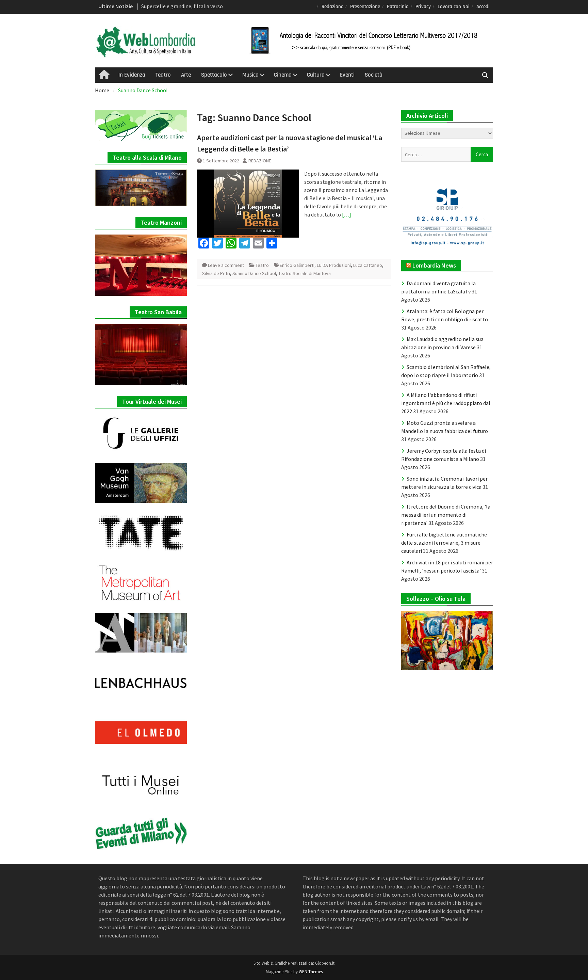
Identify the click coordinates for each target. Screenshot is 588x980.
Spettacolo (214, 75)
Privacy (423, 6)
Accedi (483, 6)
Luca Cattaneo (367, 265)
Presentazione (365, 6)
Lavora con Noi (454, 6)
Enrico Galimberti (297, 265)
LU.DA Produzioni (334, 265)
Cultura (316, 75)
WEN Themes (311, 972)
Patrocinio (398, 6)
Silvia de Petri (216, 273)
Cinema (283, 75)
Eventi (347, 75)
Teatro (163, 75)
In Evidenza (131, 75)
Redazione (332, 6)
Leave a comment (226, 265)
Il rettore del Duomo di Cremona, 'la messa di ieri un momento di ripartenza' (445, 514)
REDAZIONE (259, 161)
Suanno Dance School (254, 273)
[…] (346, 214)
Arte (186, 75)
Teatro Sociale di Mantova (304, 273)
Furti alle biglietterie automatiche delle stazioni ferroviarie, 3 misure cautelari (444, 542)
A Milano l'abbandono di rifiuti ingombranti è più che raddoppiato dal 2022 (445, 403)
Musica (250, 75)
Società (373, 75)
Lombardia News (434, 265)
